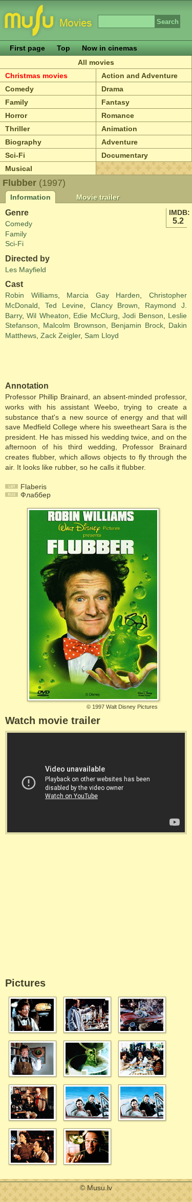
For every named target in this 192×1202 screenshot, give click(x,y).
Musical (18, 168)
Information (30, 197)
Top (63, 48)
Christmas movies (36, 75)
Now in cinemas (109, 48)
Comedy (19, 89)
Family (16, 102)
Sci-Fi (15, 155)
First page (27, 48)
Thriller (17, 129)
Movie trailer (97, 197)
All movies (96, 62)
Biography (23, 142)
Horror (16, 115)
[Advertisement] (65, 361)
